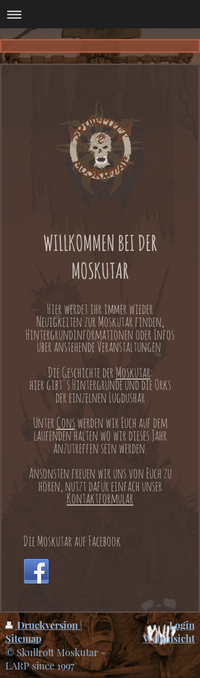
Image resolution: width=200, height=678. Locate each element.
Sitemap (23, 638)
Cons (66, 422)
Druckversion (47, 625)
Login (182, 625)
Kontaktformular (100, 498)
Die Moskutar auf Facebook (72, 540)
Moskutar (133, 372)
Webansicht (169, 638)
